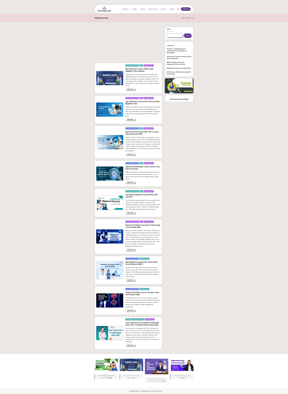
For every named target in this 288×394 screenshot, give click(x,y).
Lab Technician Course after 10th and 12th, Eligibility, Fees (142, 102)
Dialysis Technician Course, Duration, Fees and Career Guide (142, 293)
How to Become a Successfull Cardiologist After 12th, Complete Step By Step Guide (142, 324)
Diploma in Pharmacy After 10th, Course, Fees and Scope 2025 (142, 133)
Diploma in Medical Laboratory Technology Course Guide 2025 (142, 226)
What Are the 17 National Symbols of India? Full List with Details (179, 57)
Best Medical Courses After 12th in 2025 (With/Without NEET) (141, 263)
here (110, 377)
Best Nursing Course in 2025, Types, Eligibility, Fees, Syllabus (139, 70)
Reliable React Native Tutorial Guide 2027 (179, 68)
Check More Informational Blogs (179, 99)
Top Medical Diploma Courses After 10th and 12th (141, 195)
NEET (127, 319)
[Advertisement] (128, 43)
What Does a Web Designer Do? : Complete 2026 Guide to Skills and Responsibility (177, 50)
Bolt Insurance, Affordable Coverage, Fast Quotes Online (179, 73)
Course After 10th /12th (132, 65)
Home (183, 18)
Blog (141, 65)
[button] (185, 9)
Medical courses (149, 65)
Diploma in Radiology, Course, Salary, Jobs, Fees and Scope (142, 167)
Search (169, 29)
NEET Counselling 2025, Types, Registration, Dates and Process (176, 63)
